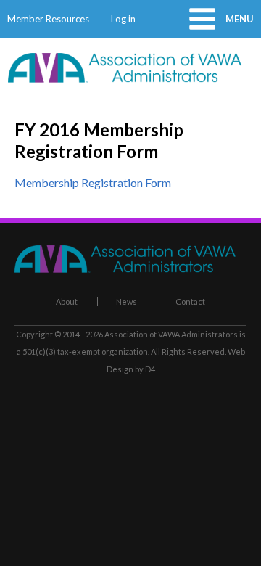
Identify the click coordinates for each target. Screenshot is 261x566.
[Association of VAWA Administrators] (130, 78)
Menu (239, 19)
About (67, 301)
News (126, 301)
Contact (190, 301)
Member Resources (48, 19)
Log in (123, 19)
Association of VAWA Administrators (171, 334)
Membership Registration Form (92, 182)
